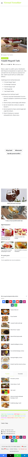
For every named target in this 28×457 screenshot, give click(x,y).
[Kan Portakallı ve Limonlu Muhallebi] (21, 245)
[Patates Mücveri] (5, 312)
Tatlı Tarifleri (10, 55)
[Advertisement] (14, 22)
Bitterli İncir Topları (15, 330)
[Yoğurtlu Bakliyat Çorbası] (5, 346)
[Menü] (2, 3)
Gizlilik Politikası (13, 448)
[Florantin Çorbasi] (5, 380)
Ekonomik (19, 150)
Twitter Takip (4, 423)
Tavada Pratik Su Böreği (16, 323)
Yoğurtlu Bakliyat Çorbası (16, 344)
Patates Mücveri (14, 310)
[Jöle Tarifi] (5, 392)
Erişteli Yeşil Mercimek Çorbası (18, 364)
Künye (7, 448)
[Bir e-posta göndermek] (9, 64)
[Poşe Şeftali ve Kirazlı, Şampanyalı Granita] (7, 245)
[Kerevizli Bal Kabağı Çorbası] (5, 353)
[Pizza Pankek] (5, 318)
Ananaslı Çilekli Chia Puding (19, 237)
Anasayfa (4, 55)
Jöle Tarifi (12, 390)
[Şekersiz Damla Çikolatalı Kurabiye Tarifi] (5, 398)
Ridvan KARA (6, 64)
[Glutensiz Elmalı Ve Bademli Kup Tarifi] (7, 232)
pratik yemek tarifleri (14, 153)
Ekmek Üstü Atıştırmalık (16, 336)
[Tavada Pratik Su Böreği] (5, 325)
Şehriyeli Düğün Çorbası (16, 357)
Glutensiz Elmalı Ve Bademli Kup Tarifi (5, 238)
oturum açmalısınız (16, 260)
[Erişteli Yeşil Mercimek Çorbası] (5, 366)
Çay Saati (9, 150)
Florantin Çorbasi (14, 379)
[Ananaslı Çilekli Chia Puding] (21, 232)
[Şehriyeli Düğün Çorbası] (5, 359)
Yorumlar (20, 373)
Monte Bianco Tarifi (15, 384)
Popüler (7, 373)
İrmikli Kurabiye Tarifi (15, 403)
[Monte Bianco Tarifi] (5, 385)
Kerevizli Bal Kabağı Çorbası (17, 351)
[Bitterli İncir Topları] (5, 332)
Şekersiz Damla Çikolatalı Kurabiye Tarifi (16, 397)
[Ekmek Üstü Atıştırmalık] (5, 338)
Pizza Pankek (13, 316)
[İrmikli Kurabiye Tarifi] (5, 405)
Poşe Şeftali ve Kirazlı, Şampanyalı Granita (6, 250)
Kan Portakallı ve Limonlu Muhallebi (21, 250)
